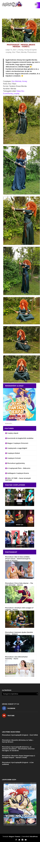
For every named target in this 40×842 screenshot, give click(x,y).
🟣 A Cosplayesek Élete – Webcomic (17, 468)
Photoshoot (32, 52)
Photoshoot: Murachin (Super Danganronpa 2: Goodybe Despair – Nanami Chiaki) (18, 756)
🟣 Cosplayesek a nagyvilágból (16, 448)
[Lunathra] (19, 547)
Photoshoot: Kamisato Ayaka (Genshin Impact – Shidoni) (19, 633)
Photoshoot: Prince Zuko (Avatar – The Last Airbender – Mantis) (19, 584)
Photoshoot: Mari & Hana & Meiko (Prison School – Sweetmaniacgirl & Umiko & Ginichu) (17, 558)
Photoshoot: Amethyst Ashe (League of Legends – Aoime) (19, 609)
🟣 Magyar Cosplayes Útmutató (16, 443)
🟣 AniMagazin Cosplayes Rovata (17, 473)
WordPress (34, 836)
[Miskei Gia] (19, 526)
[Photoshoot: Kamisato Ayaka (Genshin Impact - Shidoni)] (19, 652)
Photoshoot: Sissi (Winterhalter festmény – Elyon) (16, 658)
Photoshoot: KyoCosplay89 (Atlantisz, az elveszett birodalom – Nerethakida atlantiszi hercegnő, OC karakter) (18, 748)
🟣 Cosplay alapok (11, 433)
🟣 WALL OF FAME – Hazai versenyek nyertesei (18, 479)
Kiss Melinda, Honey (19, 81)
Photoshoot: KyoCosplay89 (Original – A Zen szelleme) (18, 763)
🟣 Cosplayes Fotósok (13, 458)
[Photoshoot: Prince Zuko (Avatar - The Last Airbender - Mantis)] (19, 603)
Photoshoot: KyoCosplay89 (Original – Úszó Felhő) (20, 735)
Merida (23, 52)
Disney (20, 50)
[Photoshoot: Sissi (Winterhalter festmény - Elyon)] (19, 676)
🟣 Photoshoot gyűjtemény (15, 463)
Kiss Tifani (16, 52)
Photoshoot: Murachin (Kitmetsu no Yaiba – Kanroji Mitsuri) (18, 741)
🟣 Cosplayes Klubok (12, 453)
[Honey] (19, 505)
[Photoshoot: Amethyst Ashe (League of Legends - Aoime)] (19, 627)
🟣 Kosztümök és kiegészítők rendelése (19, 438)
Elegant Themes (14, 836)
